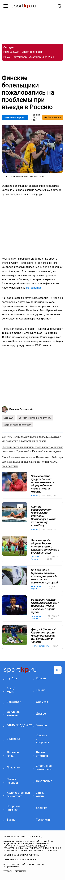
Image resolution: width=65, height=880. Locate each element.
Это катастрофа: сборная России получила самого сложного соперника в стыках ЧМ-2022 (45, 546)
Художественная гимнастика (14, 794)
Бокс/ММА (11, 690)
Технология (43, 819)
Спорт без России (32, 51)
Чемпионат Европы (15, 117)
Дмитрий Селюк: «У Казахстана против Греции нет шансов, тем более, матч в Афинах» (43, 635)
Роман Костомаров (15, 57)
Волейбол (13, 738)
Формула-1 (43, 702)
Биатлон (41, 725)
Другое (41, 713)
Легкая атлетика (42, 753)
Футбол (12, 678)
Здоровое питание (13, 807)
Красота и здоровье (42, 739)
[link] (32, 149)
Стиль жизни (40, 794)
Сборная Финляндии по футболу (35, 418)
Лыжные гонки (13, 753)
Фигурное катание (13, 713)
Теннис (40, 690)
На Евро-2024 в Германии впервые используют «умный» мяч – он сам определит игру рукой (44, 576)
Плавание (13, 767)
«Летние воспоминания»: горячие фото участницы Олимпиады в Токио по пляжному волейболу (43, 516)
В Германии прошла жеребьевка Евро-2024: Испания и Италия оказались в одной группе (45, 606)
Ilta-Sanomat (33, 287)
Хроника (41, 808)
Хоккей (41, 678)
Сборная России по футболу (17, 425)
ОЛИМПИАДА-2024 (14, 725)
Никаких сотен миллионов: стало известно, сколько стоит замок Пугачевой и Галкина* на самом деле (32, 449)
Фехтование (43, 781)
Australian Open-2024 (41, 57)
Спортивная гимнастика (43, 767)
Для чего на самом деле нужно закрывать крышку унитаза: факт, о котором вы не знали (31, 438)
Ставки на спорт (12, 780)
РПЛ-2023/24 (11, 51)
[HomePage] (27, 6)
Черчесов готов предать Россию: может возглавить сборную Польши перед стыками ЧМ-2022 (42, 484)
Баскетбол (14, 702)
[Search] (59, 6)
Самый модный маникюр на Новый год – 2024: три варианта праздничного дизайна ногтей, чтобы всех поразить (32, 461)
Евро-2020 (8, 418)
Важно (11, 819)
